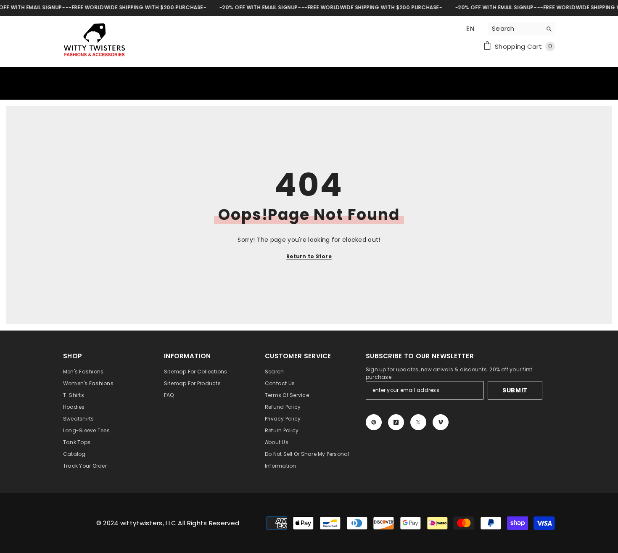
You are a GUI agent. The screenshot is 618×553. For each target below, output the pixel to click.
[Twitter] (418, 422)
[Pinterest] (374, 422)
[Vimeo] (441, 422)
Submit (515, 390)
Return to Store (309, 256)
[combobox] (515, 28)
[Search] (521, 28)
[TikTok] (396, 422)
